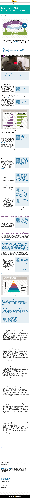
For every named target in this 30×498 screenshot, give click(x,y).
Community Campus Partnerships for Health (10, 318)
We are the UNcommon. (15, 496)
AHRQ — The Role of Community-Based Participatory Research (12, 320)
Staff (2, 9)
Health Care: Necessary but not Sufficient (6, 468)
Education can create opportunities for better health (10, 48)
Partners (2, 12)
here (27, 463)
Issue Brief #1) (15, 41)
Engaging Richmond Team (6, 11)
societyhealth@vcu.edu (4, 480)
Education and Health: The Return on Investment (7, 472)
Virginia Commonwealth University (5, 478)
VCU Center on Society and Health (5, 479)
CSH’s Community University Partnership (9, 321)
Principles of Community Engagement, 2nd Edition (10, 317)
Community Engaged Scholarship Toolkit (9, 319)
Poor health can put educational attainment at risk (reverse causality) (13, 49)
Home (2, 6)
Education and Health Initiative (20, 462)
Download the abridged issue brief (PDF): (6, 446)
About (2, 7)
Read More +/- (3, 53)
